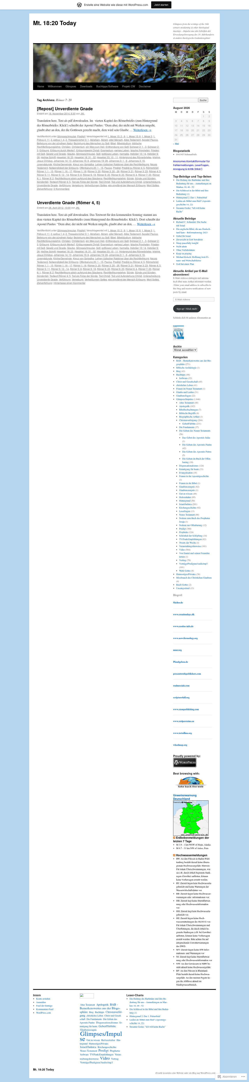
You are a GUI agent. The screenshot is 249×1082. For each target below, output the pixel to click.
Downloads (86, 86)
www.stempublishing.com (186, 709)
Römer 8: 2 (48, 178)
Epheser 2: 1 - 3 (138, 146)
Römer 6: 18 (89, 174)
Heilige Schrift (48, 157)
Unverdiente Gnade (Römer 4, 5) (68, 202)
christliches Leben (184, 385)
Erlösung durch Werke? (62, 150)
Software (183, 378)
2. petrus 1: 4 (57, 139)
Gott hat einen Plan (185, 263)
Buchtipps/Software (107, 86)
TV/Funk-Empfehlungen (190, 539)
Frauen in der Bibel (188, 483)
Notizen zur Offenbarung (190, 525)
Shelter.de (178, 602)
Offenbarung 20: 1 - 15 (91, 167)
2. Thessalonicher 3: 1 (77, 139)
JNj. (83, 113)
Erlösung (44, 150)
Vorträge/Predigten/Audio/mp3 (193, 563)
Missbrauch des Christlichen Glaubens (194, 577)
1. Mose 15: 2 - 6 (116, 136)
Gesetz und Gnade (56, 153)
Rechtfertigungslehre (114, 178)
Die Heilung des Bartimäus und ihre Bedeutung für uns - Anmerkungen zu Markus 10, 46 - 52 (193, 183)
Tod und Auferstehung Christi (126, 181)
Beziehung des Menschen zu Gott (91, 143)
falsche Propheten (140, 150)
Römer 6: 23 (117, 174)
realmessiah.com (181, 685)
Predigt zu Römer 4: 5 (133, 167)
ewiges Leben (121, 150)
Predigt (81, 136)
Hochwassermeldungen (191, 855)
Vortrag (182, 560)
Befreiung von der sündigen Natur (55, 143)
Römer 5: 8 (76, 174)
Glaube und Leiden (185, 392)
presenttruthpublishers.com (187, 673)
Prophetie (183, 532)
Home (40, 86)
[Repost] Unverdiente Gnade (65, 108)
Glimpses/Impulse (66, 136)
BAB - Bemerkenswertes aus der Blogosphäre (100, 1008)
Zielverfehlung (44, 188)
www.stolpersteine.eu (183, 721)
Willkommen (55, 86)
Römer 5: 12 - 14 (60, 174)
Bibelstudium (124, 143)
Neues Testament (187, 514)
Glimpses (71, 86)
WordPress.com (43, 1012)
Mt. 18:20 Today (54, 22)
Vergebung (77, 185)
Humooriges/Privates (186, 574)
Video (182, 549)
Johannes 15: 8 (81, 160)
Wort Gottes (153, 185)
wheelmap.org (180, 745)
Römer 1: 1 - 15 (45, 171)
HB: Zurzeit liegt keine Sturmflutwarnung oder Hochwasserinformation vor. (193, 904)
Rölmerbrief (152, 167)
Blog (178, 371)
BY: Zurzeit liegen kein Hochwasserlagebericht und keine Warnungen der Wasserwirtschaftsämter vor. (194, 887)
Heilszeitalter (185, 497)
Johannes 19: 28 (99, 160)
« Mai (176, 143)
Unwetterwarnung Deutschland (185, 797)
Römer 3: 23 (141, 171)
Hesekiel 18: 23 (65, 157)
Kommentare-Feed (44, 1009)
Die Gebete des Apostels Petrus (196, 451)
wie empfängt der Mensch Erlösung (127, 185)
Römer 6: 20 (103, 174)
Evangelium (107, 150)
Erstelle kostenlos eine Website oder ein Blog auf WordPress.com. (185, 1072)
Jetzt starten (161, 4)
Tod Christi (104, 181)
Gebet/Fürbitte (189, 423)
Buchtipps (181, 374)
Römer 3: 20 (94, 171)
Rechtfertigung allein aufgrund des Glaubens (78, 178)
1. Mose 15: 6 (133, 136)
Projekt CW (128, 86)
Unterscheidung (151, 181)
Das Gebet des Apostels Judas (196, 437)
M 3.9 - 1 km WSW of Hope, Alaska (193, 844)
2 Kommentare (61, 188)
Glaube (71, 153)
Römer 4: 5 (155, 171)
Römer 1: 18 (79, 171)
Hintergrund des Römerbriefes (135, 157)
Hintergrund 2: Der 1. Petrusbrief (191, 197)
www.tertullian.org (182, 733)
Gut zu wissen (185, 493)
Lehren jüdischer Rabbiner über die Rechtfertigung (122, 164)
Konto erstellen (43, 998)
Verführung (65, 185)
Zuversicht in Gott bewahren (189, 239)
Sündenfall (42, 181)
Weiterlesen (142, 130)
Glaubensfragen (183, 395)
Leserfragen (184, 511)
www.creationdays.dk (184, 614)
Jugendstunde (44, 164)
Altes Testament (132, 139)
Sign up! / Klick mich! (187, 308)
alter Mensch (116, 139)
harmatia (124, 153)
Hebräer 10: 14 (138, 153)
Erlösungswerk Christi (87, 150)
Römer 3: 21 (127, 171)
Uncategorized (182, 588)
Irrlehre (156, 157)
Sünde (130, 178)
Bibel (113, 143)
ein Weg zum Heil (95, 146)
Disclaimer (145, 86)
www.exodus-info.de (183, 626)
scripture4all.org (181, 697)
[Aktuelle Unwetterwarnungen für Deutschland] (190, 834)
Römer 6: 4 (131, 174)
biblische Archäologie (186, 367)
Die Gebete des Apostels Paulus (197, 444)
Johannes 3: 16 (136, 160)
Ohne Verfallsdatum (185, 249)
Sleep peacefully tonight (187, 242)
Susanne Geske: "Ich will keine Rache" (148, 1026)
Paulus (108, 167)
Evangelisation (186, 472)
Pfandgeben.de (180, 662)
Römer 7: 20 (144, 174)
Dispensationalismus (188, 465)
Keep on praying (184, 253)
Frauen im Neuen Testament (189, 388)
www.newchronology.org (185, 638)
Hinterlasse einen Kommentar (69, 283)
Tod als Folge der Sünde (85, 181)
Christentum (78, 146)
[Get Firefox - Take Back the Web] (191, 788)
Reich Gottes (182, 584)
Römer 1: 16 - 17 (63, 171)
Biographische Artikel (189, 416)
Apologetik (184, 406)
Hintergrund (184, 500)
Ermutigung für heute (189, 469)
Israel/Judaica (185, 504)
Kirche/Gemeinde (62, 164)
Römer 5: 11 (43, 174)
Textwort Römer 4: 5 (60, 181)
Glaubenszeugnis (187, 486)
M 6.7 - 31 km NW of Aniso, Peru (192, 848)
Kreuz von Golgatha (83, 164)
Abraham (95, 139)
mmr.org (177, 650)
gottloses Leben (110, 153)
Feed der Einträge (44, 1005)
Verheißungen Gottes (96, 185)
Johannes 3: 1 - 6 (118, 160)
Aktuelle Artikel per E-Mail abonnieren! (190, 272)
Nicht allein (181, 246)
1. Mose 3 (147, 136)
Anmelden (41, 1002)
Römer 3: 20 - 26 (110, 171)
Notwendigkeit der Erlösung (63, 167)
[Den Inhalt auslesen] (174, 838)
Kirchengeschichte (187, 507)
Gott (98, 153)
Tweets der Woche (187, 542)
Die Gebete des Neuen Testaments (194, 430)
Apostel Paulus (150, 139)
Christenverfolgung (188, 420)
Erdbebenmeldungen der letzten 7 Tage (191, 839)
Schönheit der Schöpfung (191, 535)
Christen (66, 146)
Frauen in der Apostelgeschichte (194, 476)
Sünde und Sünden (145, 178)
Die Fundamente (186, 427)
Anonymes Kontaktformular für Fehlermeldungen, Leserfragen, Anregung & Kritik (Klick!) (191, 165)
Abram (104, 139)
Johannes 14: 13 (62, 160)
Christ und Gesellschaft (187, 381)
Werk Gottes (185, 570)
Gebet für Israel (183, 235)
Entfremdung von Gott (117, 146)
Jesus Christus (45, 160)
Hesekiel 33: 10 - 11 (107, 157)
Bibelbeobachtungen (188, 409)
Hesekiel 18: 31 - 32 (85, 157)
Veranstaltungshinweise (190, 546)
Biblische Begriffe (187, 413)
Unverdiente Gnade (47, 185)
